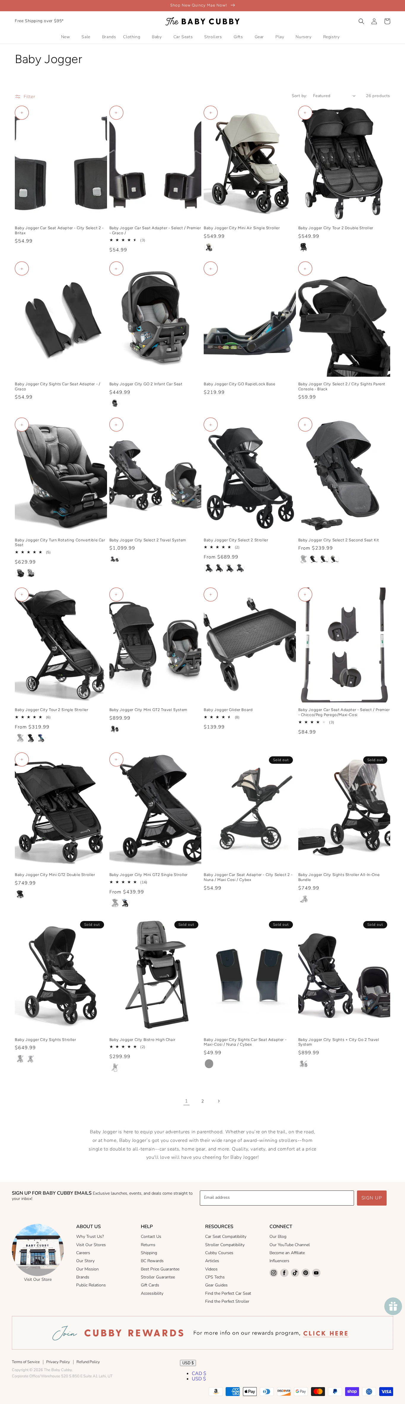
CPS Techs (215, 1277)
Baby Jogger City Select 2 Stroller (236, 540)
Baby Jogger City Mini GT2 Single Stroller (148, 874)
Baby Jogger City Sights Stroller (45, 1039)
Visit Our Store (38, 1279)
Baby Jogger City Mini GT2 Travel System (148, 709)
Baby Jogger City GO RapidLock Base (239, 384)
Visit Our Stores (91, 1245)
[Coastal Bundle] (40, 738)
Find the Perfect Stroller (227, 1301)
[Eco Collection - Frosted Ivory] (229, 568)
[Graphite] (114, 1067)
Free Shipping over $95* (39, 21)
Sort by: (299, 96)
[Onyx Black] (20, 573)
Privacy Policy (58, 1362)
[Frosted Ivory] (209, 247)
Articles (212, 1261)
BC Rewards (152, 1261)
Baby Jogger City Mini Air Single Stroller (242, 228)
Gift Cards (150, 1285)
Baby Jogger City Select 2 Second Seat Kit (339, 540)
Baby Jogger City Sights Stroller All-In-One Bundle (339, 877)
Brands (82, 1277)
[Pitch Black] (303, 247)
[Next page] (218, 1101)
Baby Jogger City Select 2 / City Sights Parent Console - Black (342, 386)
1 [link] (186, 1101)
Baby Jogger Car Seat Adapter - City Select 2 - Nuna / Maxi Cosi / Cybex (248, 877)
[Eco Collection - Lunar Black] (209, 568)
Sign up (371, 1198)
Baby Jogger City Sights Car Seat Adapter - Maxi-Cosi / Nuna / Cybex (245, 1042)
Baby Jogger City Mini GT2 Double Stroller (55, 874)
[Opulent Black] (114, 729)
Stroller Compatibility (225, 1245)
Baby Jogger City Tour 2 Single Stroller (51, 709)
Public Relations (91, 1285)
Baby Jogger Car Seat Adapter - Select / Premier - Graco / (155, 230)
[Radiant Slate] (114, 559)
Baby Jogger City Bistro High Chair (142, 1039)
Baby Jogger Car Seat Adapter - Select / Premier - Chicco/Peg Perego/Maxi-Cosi (344, 712)
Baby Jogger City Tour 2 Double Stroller (335, 228)
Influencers (279, 1261)
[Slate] (114, 403)
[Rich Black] (20, 1058)
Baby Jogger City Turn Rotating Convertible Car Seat (60, 542)
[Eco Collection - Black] (30, 738)
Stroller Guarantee (158, 1277)
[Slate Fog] (125, 902)
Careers (83, 1253)
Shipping (149, 1253)
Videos (211, 1269)
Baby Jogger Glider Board (228, 709)
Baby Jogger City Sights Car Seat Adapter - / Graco (57, 386)
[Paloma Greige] (30, 573)
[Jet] (20, 738)
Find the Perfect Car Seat (228, 1293)
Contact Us (151, 1236)
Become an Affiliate (287, 1253)
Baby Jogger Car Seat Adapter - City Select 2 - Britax (59, 230)
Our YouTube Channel (290, 1245)
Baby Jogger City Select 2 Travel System (147, 540)
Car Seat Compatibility (225, 1236)
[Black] (209, 1063)
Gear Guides (216, 1285)
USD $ (188, 1363)
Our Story (85, 1261)
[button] (361, 21)
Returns (148, 1245)
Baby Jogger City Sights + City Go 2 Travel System (338, 1042)
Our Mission (87, 1269)
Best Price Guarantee (160, 1269)
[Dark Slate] (30, 1058)
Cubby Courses (219, 1253)
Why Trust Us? (90, 1236)
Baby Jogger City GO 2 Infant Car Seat (146, 384)
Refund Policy (88, 1362)
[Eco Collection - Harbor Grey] (219, 568)
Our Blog (278, 1236)
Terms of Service (26, 1362)
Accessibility (152, 1293)
